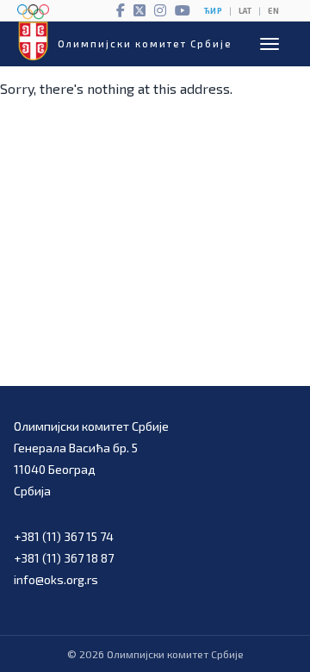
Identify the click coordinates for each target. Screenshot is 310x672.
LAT (245, 11)
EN (273, 11)
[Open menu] (269, 44)
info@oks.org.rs (56, 579)
